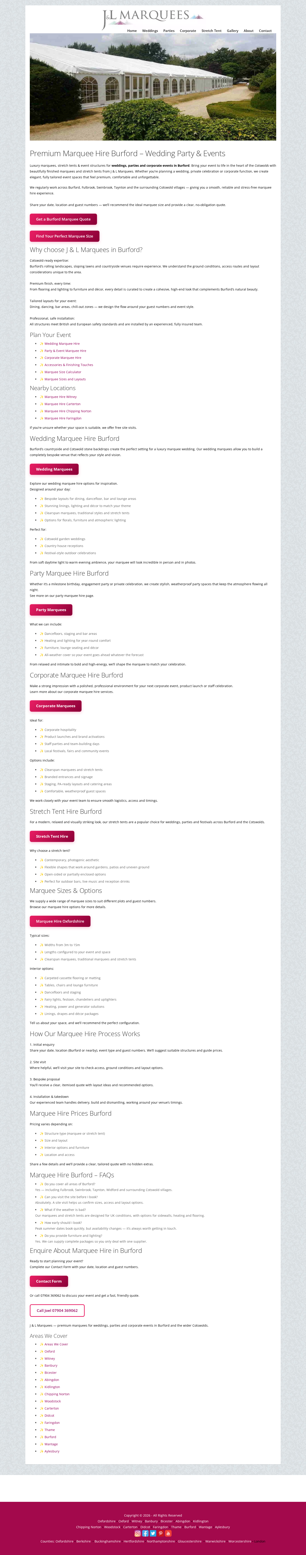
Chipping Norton (57, 1394)
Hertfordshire (134, 1541)
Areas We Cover (56, 1344)
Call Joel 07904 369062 (57, 1310)
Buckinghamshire (108, 1541)
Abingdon (52, 1380)
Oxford (50, 1351)
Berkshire (83, 1541)
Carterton (52, 1408)
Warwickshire (215, 1541)
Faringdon (52, 1422)
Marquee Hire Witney (61, 397)
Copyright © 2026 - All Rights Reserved (153, 1515)
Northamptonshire (161, 1541)
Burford (50, 1437)
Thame (50, 1430)
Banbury (51, 1365)
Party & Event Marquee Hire (65, 351)
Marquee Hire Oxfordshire (60, 921)
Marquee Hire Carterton (63, 404)
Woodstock (53, 1401)
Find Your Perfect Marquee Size (64, 236)
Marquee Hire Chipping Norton (68, 411)
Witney (50, 1358)
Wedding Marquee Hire (62, 343)
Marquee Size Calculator (63, 372)
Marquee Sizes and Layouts (65, 379)
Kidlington (52, 1387)
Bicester (51, 1372)
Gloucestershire (190, 1541)
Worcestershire (239, 1541)
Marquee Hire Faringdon (63, 418)
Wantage (51, 1444)
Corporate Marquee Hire (63, 358)
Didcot (49, 1415)
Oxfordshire (107, 1521)
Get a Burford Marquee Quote (63, 219)
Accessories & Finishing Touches (69, 365)
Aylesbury (52, 1451)
